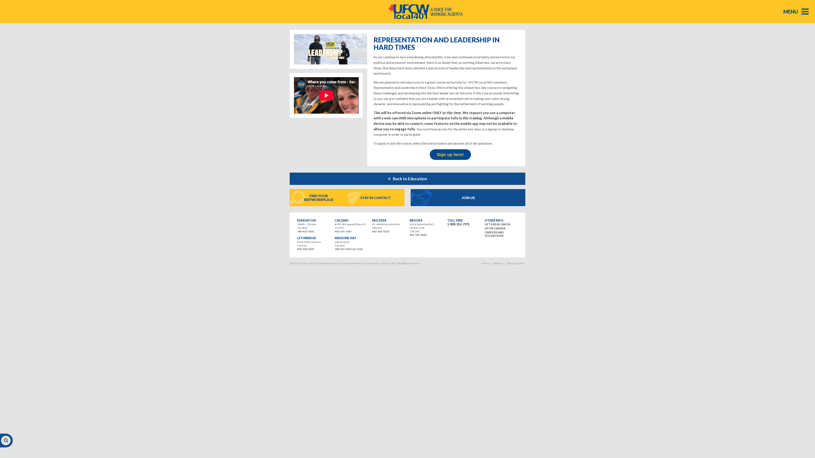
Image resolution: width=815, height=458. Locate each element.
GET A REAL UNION (497, 224)
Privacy (485, 263)
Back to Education (410, 178)
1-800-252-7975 (458, 224)
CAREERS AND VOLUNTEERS (494, 234)
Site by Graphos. (516, 263)
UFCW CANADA (495, 228)
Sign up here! (450, 154)
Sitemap (498, 263)
